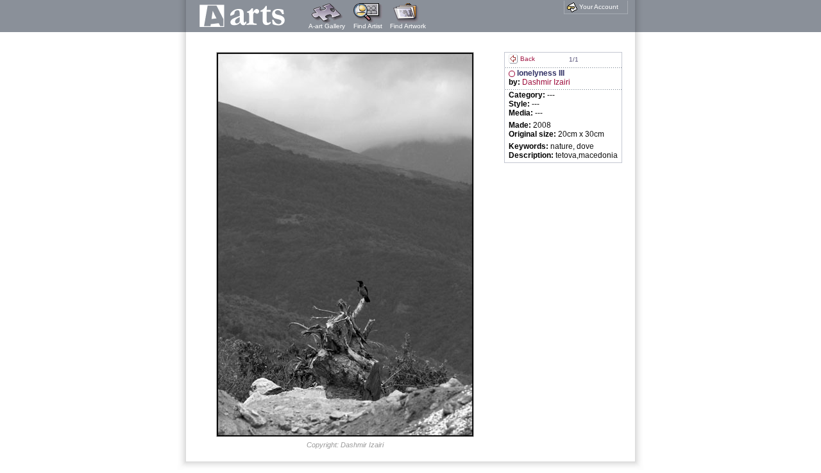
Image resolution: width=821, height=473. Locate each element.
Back (527, 58)
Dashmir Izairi (546, 82)
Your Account (597, 6)
